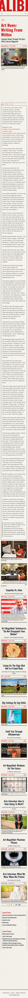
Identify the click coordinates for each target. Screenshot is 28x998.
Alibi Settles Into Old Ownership (9, 917)
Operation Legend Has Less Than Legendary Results (14, 915)
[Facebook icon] (5, 104)
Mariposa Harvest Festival (8, 934)
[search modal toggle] (25, 13)
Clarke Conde (4, 596)
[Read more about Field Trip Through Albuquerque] (14, 751)
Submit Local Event (21, 993)
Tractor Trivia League (7, 936)
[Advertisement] (14, 86)
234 (16, 905)
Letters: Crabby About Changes (9, 925)
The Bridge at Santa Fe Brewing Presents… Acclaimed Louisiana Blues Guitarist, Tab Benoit (13, 944)
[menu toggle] (2, 13)
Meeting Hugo (5, 922)
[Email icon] (12, 104)
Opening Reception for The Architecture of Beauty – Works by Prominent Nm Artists (13, 939)
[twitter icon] (7, 104)
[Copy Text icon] (9, 104)
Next (19, 905)
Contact (12, 993)
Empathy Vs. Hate (6, 920)
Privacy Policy (6, 993)
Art (3, 20)
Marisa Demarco (4, 46)
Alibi (2, 676)
